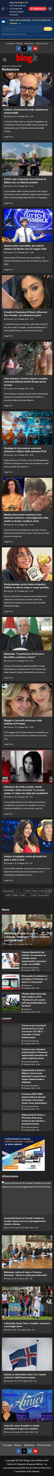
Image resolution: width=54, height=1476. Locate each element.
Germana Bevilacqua (31, 968)
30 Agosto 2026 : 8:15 (31, 1109)
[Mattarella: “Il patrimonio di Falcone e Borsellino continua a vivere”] (27, 633)
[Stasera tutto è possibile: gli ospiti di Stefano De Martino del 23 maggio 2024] (27, 225)
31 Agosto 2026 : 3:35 (29, 1381)
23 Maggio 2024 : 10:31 (25, 591)
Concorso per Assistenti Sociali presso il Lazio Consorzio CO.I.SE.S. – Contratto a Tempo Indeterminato (34, 1031)
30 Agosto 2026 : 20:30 (32, 1064)
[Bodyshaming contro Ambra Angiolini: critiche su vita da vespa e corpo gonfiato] (27, 564)
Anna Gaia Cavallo (12, 1227)
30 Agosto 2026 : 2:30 (31, 1130)
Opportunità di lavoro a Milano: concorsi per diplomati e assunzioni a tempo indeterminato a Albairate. (34, 1076)
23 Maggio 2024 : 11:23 (25, 186)
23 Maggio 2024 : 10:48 (25, 252)
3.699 (22, 895)
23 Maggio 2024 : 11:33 (25, 116)
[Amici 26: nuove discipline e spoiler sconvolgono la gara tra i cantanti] (27, 1405)
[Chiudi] (6, 8)
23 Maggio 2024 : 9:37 (25, 797)
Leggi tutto (8, 137)
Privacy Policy (42, 43)
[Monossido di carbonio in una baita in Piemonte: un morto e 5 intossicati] (11, 981)
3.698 (15, 895)
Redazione (29, 43)
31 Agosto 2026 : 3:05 (30, 1432)
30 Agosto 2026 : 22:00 (32, 1012)
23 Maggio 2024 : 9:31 (25, 863)
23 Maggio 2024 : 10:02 (25, 727)
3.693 (27, 891)
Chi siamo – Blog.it (14, 43)
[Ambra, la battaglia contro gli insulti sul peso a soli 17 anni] (27, 836)
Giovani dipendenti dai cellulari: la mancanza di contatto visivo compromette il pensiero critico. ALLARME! (34, 958)
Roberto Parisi (11, 1330)
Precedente (8, 891)
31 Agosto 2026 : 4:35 (30, 1227)
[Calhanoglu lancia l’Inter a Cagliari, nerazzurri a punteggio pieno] (27, 1303)
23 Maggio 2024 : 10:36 (25, 455)
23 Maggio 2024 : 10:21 (25, 661)
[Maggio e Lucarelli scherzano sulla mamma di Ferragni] (27, 700)
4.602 (34, 895)
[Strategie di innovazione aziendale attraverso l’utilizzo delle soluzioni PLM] (27, 427)
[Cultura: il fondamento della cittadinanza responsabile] (27, 89)
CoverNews (20, 1471)
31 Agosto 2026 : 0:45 (31, 988)
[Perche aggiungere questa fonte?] (50, 9)
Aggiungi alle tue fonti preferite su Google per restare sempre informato (18, 8)
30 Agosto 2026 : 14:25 (32, 1088)
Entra (48, 29)
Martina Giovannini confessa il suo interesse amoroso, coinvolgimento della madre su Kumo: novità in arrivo (26, 517)
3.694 (34, 891)
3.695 (41, 891)
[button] (5, 67)
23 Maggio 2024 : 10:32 (25, 525)
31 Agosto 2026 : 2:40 (31, 1043)
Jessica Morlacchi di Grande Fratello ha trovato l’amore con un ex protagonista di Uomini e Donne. (25, 1221)
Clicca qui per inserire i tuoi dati (13, 34)
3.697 (8, 895)
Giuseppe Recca (12, 1381)
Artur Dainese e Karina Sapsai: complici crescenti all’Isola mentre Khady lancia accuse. (25, 381)
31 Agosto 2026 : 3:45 (27, 1330)
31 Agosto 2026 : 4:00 (24, 944)
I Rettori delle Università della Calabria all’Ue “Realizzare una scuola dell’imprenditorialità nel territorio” (34, 1000)
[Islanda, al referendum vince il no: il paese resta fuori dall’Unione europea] (27, 1354)
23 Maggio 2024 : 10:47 (25, 319)
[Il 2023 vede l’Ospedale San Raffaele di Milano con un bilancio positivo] (27, 159)
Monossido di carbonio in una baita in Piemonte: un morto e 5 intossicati (34, 979)
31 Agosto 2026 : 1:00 (31, 970)
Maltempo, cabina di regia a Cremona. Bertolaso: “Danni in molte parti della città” (26, 937)
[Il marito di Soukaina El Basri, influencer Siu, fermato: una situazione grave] (27, 291)
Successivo (43, 895)
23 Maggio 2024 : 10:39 (25, 388)
